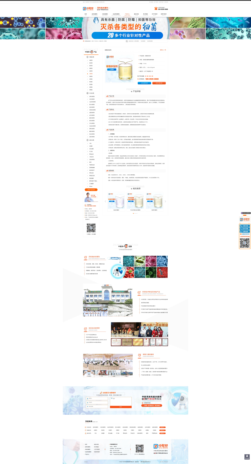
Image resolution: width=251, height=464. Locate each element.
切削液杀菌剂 (92, 109)
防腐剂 (90, 63)
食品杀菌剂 (92, 134)
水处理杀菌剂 (116, 14)
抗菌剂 (90, 71)
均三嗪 (90, 151)
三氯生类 (91, 156)
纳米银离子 (92, 170)
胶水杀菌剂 (92, 104)
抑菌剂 (90, 68)
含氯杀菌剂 (92, 159)
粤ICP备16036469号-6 (145, 461)
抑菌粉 (90, 89)
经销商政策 (166, 461)
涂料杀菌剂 (95, 14)
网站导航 (166, 2)
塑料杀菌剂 (92, 128)
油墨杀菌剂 (92, 112)
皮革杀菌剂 (92, 115)
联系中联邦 (161, 2)
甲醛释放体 (92, 164)
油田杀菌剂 (92, 136)
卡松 (90, 143)
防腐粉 (90, 81)
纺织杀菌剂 (92, 120)
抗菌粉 (90, 87)
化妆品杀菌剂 (92, 126)
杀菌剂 (90, 60)
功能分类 (101, 41)
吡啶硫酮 (91, 178)
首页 (86, 14)
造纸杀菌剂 (92, 107)
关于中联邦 (156, 2)
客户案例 (145, 14)
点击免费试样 (144, 83)
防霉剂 (90, 65)
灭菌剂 (105, 41)
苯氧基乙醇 (92, 175)
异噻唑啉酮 (92, 167)
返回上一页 (163, 50)
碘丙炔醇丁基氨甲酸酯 (93, 181)
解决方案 (136, 14)
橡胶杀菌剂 (92, 131)
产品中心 (127, 14)
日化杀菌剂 (92, 123)
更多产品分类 (91, 189)
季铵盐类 (91, 154)
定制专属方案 (159, 83)
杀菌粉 (90, 79)
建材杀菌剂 (92, 118)
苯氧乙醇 (91, 172)
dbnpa (90, 186)
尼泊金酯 (91, 148)
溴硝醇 (90, 146)
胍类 (90, 162)
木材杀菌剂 (105, 14)
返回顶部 (247, 458)
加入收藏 (151, 2)
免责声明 (161, 461)
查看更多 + (162, 427)
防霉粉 (90, 84)
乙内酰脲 (91, 183)
